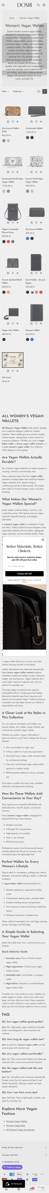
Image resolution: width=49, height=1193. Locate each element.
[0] (44, 5)
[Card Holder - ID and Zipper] (36, 262)
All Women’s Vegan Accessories (20, 1129)
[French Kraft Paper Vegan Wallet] (36, 161)
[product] (6, 1189)
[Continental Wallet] (36, 110)
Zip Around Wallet (34, 229)
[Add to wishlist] (12, 121)
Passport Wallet (33, 330)
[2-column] (44, 91)
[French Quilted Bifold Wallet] (13, 262)
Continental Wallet (34, 128)
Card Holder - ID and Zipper (35, 281)
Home (11, 18)
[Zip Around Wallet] (36, 211)
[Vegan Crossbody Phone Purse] (13, 211)
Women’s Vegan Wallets (16, 1121)
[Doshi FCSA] (24, 5)
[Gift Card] (13, 360)
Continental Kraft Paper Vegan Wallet (12, 180)
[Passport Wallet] (36, 312)
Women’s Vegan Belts (15, 1125)
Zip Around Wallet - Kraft (11, 130)
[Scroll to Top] (44, 1179)
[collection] (18, 1189)
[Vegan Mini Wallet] (13, 312)
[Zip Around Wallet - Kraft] (13, 110)
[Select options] (8, 121)
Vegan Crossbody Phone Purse (10, 231)
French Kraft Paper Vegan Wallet (34, 180)
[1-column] (38, 91)
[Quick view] (17, 121)
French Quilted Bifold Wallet (12, 281)
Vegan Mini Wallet (10, 330)
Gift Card (6, 377)
